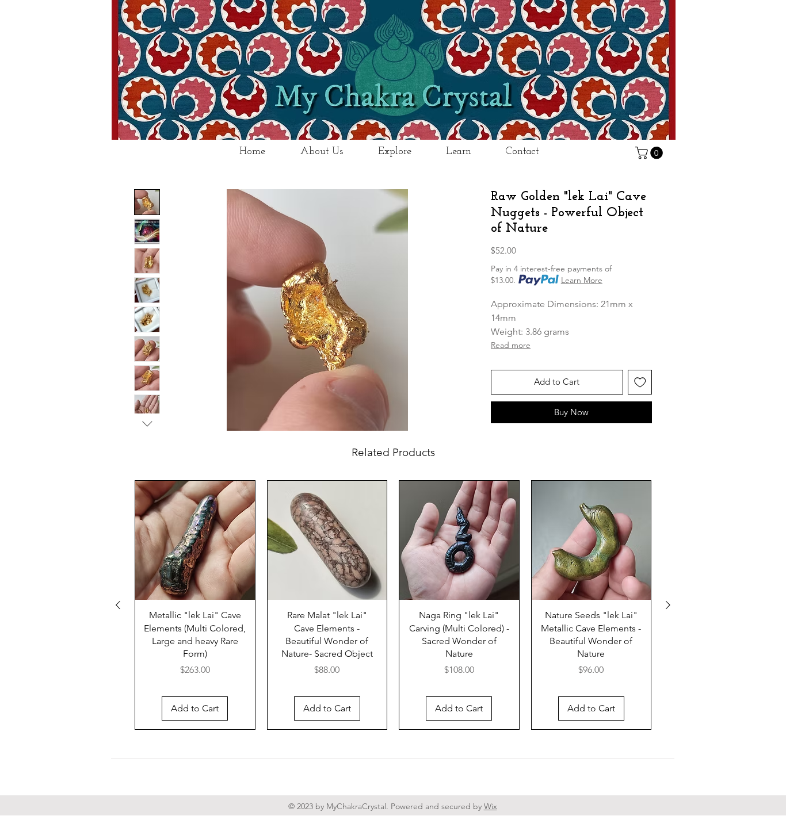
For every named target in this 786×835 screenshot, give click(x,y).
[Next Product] (668, 605)
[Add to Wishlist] (640, 382)
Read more (511, 345)
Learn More (581, 280)
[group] (393, 605)
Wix (490, 806)
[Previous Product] (118, 605)
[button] (650, 153)
